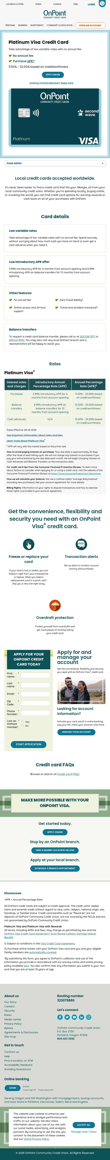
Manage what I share (84, 1131)
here (26, 965)
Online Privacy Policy (36, 1139)
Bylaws (8, 1028)
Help (75, 4)
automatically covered (42, 952)
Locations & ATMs (14, 4)
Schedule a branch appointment (55, 868)
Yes (27, 722)
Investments (37, 25)
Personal (10, 25)
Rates (38, 4)
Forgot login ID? (30, 1090)
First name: (13, 675)
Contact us (11, 1052)
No (27, 725)
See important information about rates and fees (35, 435)
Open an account (90, 25)
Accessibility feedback (18, 1065)
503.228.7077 (87, 336)
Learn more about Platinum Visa (26, 440)
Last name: (13, 685)
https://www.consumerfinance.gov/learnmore (76, 473)
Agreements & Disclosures (21, 1032)
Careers (57, 4)
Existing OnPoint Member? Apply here (51, 83)
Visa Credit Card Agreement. (58, 943)
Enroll (26, 1087)
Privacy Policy (12, 1024)
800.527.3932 (16, 340)
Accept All (83, 1125)
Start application (28, 744)
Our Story (10, 1002)
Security (9, 1011)
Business (22, 25)
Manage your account (76, 732)
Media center (12, 1019)
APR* (30, 61)
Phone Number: (13, 713)
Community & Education (59, 25)
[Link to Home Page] (55, 14)
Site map (10, 1037)
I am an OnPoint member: (13, 724)
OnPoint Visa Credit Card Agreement (26, 933)
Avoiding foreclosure (17, 1069)
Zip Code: (13, 703)
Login (12, 1088)
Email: (13, 693)
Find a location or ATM (18, 1061)
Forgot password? (45, 1090)
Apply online (53, 75)
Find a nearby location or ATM (55, 850)
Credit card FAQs (68, 774)
